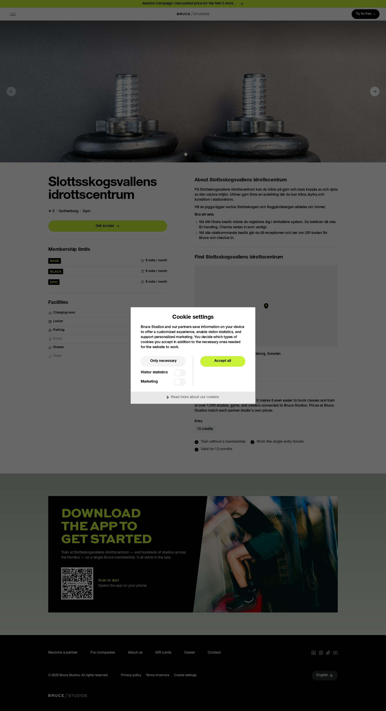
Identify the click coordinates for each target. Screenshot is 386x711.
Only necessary (163, 361)
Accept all (222, 361)
